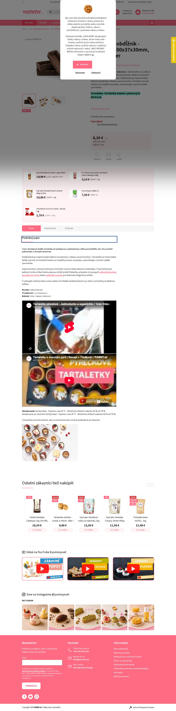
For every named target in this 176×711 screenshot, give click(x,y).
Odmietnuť (95, 72)
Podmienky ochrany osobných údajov (131, 668)
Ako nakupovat (56, 2)
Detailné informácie (100, 108)
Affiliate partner (121, 676)
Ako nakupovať (121, 648)
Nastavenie (80, 72)
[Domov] (26, 29)
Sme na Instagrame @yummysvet (47, 594)
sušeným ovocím (54, 275)
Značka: (33, 39)
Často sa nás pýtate (123, 660)
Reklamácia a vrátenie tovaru (140, 2)
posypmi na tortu (30, 275)
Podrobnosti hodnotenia (128, 65)
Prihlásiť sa (31, 685)
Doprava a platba (122, 652)
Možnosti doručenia (109, 124)
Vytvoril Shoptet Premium (143, 707)
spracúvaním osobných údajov (33, 671)
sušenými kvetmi (107, 272)
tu (93, 54)
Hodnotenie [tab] (50, 228)
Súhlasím (84, 64)
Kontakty (118, 672)
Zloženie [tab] (69, 228)
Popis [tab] (31, 228)
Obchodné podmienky (124, 664)
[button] (23, 530)
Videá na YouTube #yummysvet (46, 552)
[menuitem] (29, 23)
